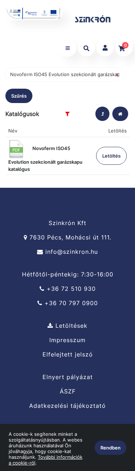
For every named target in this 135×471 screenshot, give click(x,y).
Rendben (110, 448)
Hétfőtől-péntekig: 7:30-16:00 (67, 274)
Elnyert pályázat (67, 377)
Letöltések (70, 325)
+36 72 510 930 (70, 288)
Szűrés (19, 96)
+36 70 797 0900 (70, 303)
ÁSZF (68, 391)
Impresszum (67, 340)
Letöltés (111, 156)
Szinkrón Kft (67, 223)
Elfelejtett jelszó (67, 354)
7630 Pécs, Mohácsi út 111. (69, 237)
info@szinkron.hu (70, 251)
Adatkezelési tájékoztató (67, 405)
